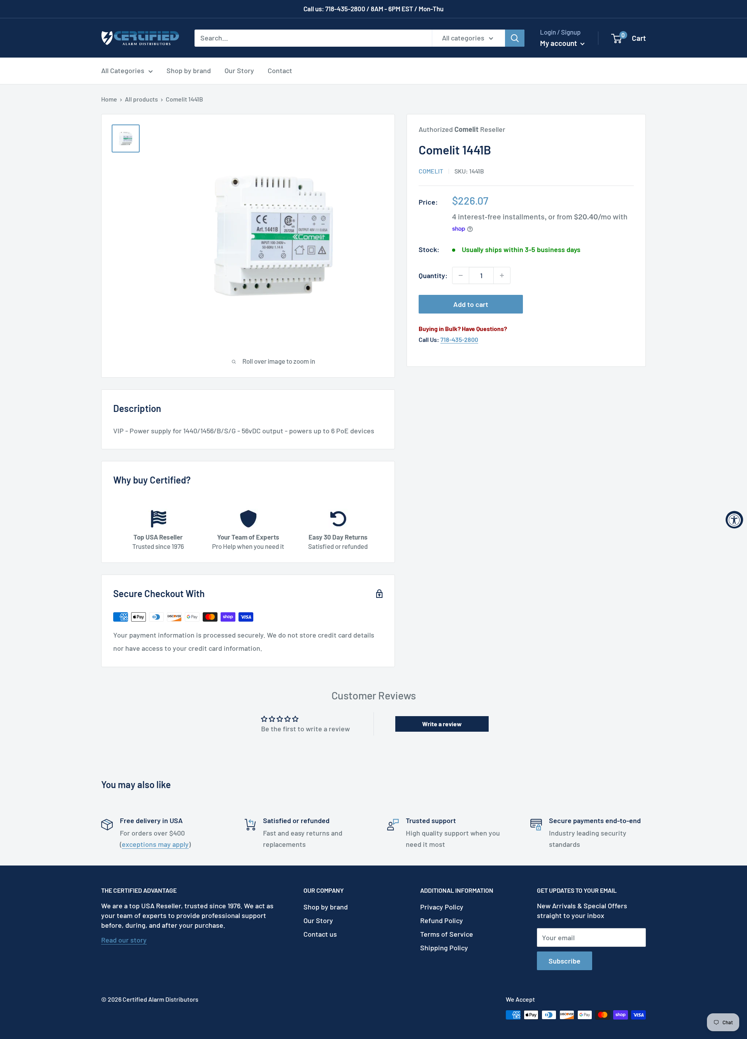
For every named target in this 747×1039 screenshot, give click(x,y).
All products (141, 99)
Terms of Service (446, 934)
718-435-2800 (459, 339)
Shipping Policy (444, 947)
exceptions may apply (155, 844)
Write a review (442, 723)
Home (109, 99)
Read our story (124, 940)
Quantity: (433, 275)
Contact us (320, 934)
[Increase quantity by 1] (502, 275)
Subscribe (564, 961)
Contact (280, 70)
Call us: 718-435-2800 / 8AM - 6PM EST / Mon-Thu (373, 8)
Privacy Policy (441, 906)
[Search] (514, 37)
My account (559, 43)
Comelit (431, 171)
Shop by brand (189, 70)
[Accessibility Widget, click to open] (734, 519)
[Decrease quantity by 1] (460, 275)
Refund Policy (441, 920)
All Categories (122, 70)
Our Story (239, 70)
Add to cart (470, 304)
